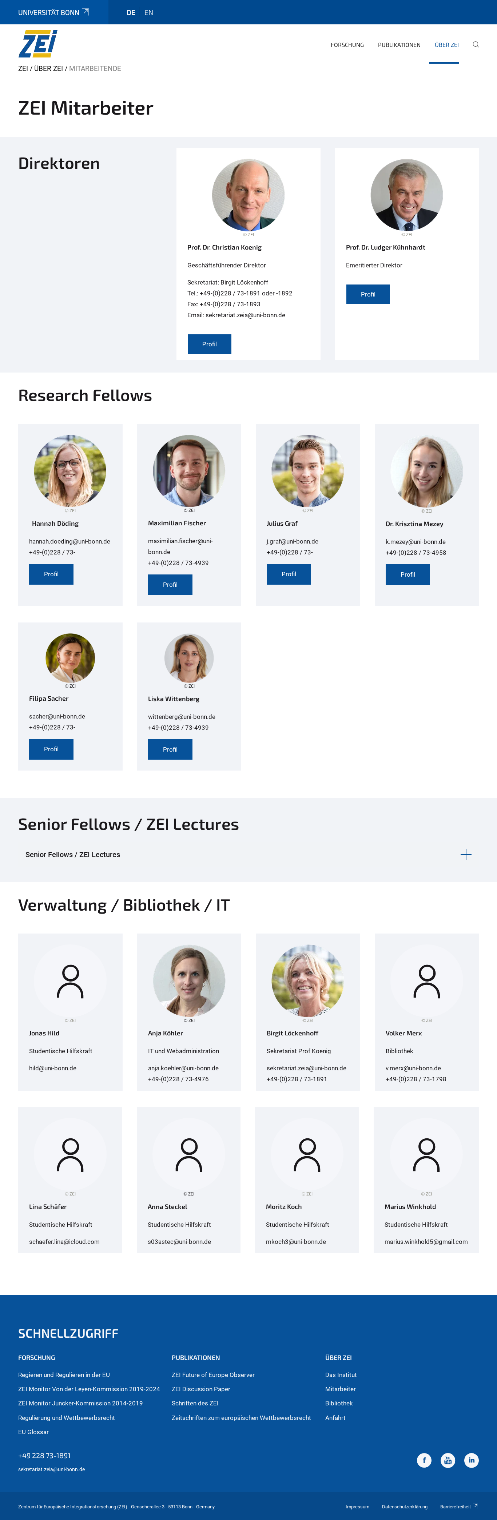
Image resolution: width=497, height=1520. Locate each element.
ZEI (23, 68)
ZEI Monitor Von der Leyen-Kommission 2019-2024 (89, 1389)
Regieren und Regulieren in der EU (64, 1374)
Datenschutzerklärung (405, 1506)
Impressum (357, 1506)
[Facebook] (424, 1461)
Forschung (347, 44)
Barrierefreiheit (455, 1506)
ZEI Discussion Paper (201, 1389)
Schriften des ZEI (195, 1403)
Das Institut (341, 1374)
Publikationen (399, 44)
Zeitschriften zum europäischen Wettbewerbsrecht (241, 1417)
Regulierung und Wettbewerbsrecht (66, 1417)
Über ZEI (447, 44)
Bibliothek (339, 1403)
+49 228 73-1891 (44, 1455)
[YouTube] (448, 1461)
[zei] (53, 43)
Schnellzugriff (68, 1332)
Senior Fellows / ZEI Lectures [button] (72, 854)
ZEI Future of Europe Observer (213, 1374)
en (148, 12)
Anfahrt (335, 1417)
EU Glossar (33, 1432)
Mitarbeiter (340, 1389)
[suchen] (473, 49)
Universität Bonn (48, 12)
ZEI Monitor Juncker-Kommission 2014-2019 (80, 1403)
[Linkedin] (471, 1461)
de (131, 12)
